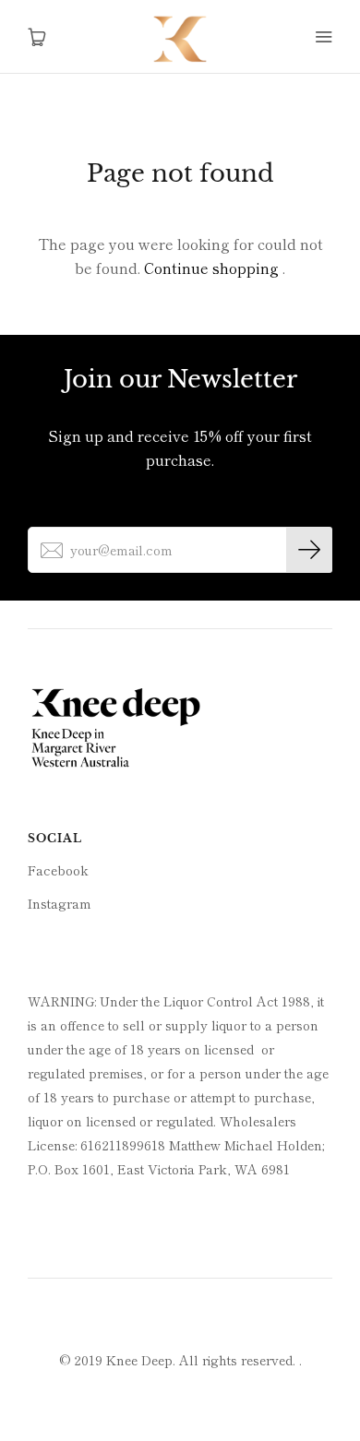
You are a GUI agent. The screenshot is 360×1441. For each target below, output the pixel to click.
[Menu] (323, 37)
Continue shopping (211, 267)
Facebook (58, 870)
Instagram (59, 903)
